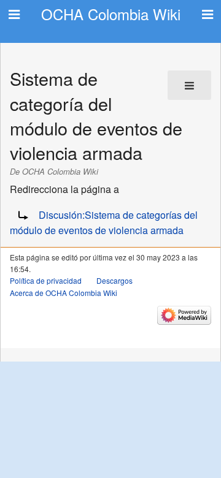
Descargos (114, 280)
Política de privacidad (46, 280)
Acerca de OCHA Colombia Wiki (63, 292)
